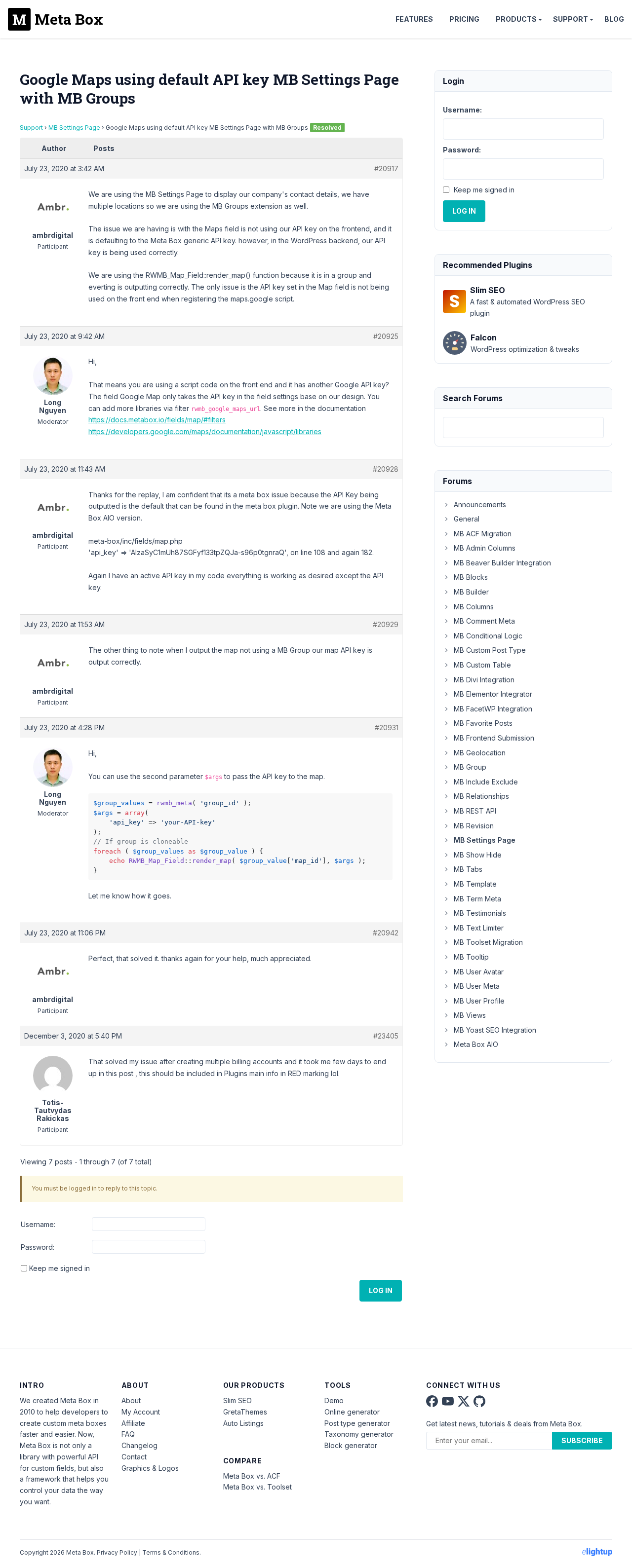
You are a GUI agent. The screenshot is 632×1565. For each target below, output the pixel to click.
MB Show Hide (478, 855)
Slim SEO (237, 1400)
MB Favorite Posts (483, 723)
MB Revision (474, 825)
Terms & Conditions (170, 1552)
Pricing (464, 19)
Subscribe (582, 1440)
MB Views (470, 1015)
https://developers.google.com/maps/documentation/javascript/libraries (204, 431)
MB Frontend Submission (494, 738)
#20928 (385, 469)
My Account (140, 1412)
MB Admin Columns (484, 548)
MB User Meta (477, 986)
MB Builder (471, 592)
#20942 (385, 933)
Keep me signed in (59, 1268)
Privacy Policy (117, 1552)
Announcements (480, 504)
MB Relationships (481, 796)
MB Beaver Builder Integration (502, 563)
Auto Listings (243, 1423)
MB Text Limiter (479, 928)
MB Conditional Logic (488, 636)
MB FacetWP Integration (493, 709)
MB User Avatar (479, 972)
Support (570, 19)
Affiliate (133, 1423)
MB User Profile (479, 1001)
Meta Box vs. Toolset (257, 1487)
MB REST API (475, 811)
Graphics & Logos (150, 1468)
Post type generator (357, 1423)
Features (414, 19)
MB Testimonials (480, 913)
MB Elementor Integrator (493, 694)
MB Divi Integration (484, 679)
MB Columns (474, 606)
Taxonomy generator (359, 1434)
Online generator (352, 1412)
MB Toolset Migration (488, 942)
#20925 (385, 336)
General (466, 519)
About (131, 1400)
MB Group (470, 767)
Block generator (350, 1445)
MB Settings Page (74, 127)
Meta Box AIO (476, 1044)
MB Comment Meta (484, 621)
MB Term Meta (477, 898)
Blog (614, 19)
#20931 (386, 727)
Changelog (139, 1445)
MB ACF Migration (483, 533)
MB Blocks (471, 577)
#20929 (385, 624)
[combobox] (523, 427)
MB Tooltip (471, 957)
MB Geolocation (480, 752)
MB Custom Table (482, 665)
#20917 (386, 168)
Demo (334, 1400)
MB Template (475, 884)
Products (516, 19)
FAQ (128, 1434)
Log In (381, 1290)
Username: (38, 1224)
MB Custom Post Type (490, 650)
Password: (37, 1247)
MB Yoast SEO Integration (495, 1030)
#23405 (385, 1036)
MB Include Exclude (486, 782)
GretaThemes (245, 1412)
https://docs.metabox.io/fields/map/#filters (157, 419)
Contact (134, 1457)
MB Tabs (468, 869)
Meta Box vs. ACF (251, 1476)
